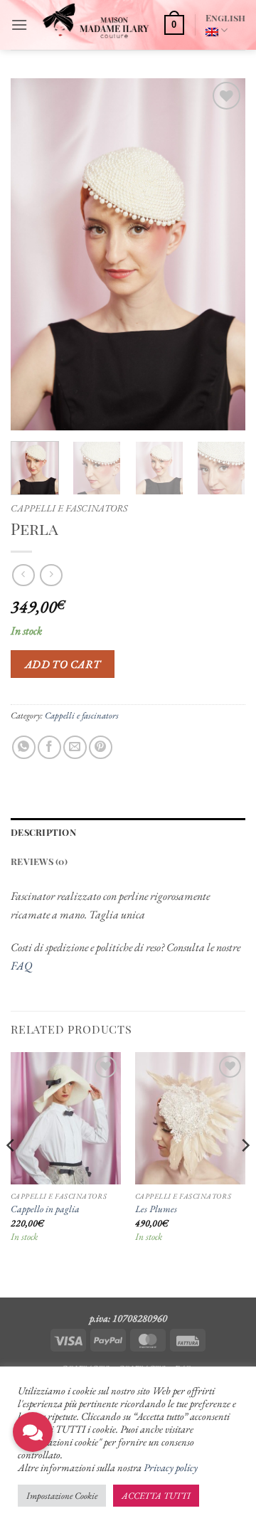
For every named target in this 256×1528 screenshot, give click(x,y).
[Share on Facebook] (49, 747)
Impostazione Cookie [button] (61, 1496)
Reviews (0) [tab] (39, 861)
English (225, 17)
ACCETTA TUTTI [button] (156, 1496)
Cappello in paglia (45, 1209)
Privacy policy (171, 1467)
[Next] (222, 254)
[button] (19, 24)
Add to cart (63, 664)
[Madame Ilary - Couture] (96, 25)
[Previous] (33, 254)
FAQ (21, 965)
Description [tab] (43, 832)
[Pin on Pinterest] (100, 747)
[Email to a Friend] (75, 747)
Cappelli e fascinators (69, 508)
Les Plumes (156, 1209)
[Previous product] (51, 575)
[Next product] (23, 575)
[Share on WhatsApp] (24, 747)
